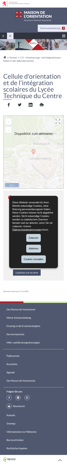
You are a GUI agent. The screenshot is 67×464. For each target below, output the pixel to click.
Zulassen (33, 237)
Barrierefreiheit (15, 440)
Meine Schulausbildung (19, 317)
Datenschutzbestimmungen (27, 229)
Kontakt (11, 415)
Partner (13, 57)
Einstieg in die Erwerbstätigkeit (23, 326)
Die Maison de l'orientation (21, 309)
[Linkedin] (18, 397)
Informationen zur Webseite (22, 431)
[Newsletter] (9, 406)
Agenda (11, 372)
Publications (13, 355)
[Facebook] (9, 397)
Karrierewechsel (15, 334)
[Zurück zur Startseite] (5, 57)
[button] (63, 36)
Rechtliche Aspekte (17, 448)
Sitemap (11, 423)
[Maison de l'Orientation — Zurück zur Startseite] (33, 16)
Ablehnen (34, 248)
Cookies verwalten (33, 259)
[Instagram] (27, 397)
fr (3, 35)
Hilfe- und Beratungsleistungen (23, 342)
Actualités (12, 364)
